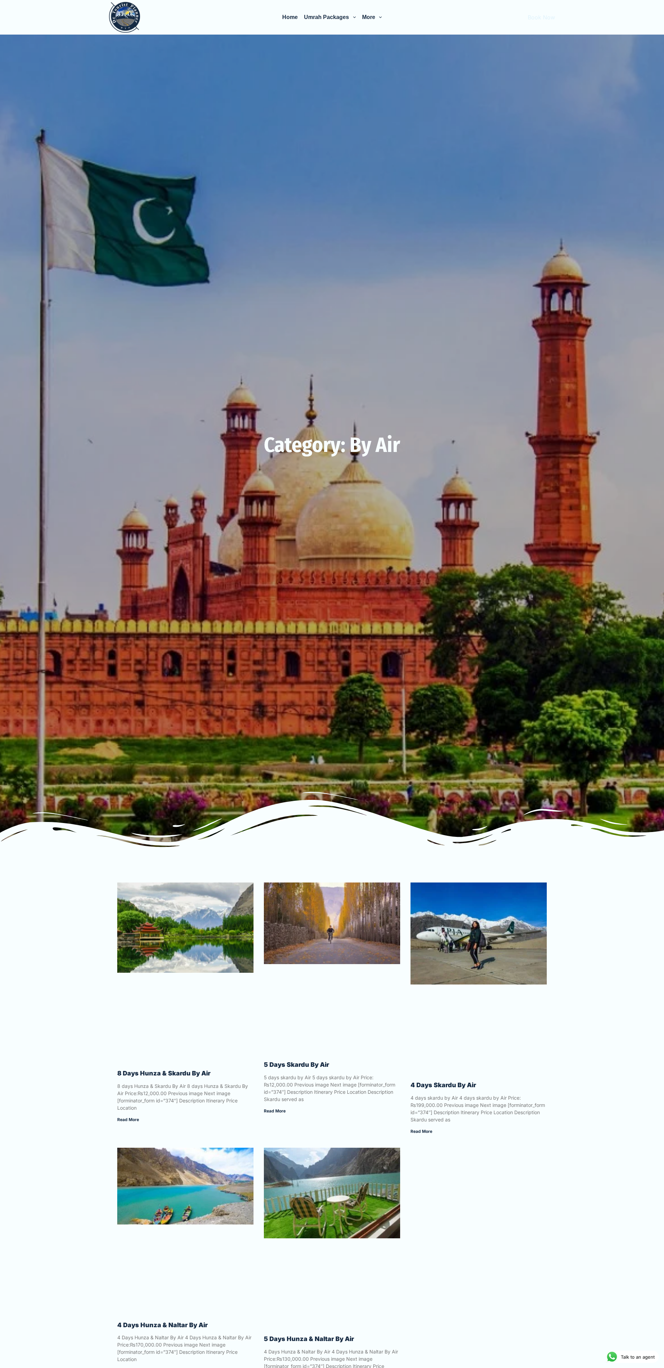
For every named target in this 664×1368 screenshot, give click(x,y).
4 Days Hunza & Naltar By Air (162, 1325)
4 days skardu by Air (443, 1085)
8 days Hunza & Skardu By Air (164, 1073)
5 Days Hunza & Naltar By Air (309, 1338)
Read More (128, 1119)
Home (290, 17)
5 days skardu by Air (296, 1064)
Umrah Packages (326, 17)
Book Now (541, 17)
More (368, 17)
